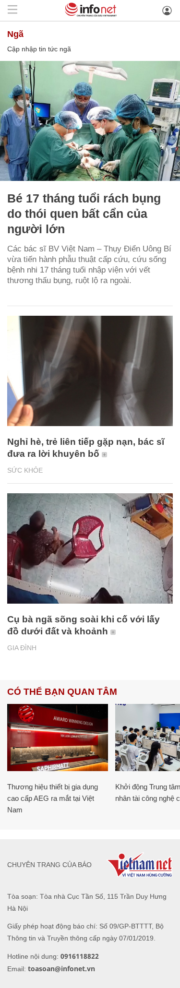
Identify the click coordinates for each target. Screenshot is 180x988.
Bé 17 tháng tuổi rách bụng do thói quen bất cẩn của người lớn (84, 213)
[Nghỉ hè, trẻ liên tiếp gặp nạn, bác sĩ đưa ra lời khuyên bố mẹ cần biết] (90, 371)
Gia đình (21, 648)
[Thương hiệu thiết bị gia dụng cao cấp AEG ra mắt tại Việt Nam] (57, 737)
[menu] (12, 10)
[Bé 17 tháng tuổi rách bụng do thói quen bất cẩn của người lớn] (90, 121)
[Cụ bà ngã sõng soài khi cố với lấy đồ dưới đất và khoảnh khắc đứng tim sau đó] (90, 548)
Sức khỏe (25, 470)
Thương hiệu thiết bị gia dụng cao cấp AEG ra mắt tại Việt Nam (52, 798)
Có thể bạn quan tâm (62, 692)
